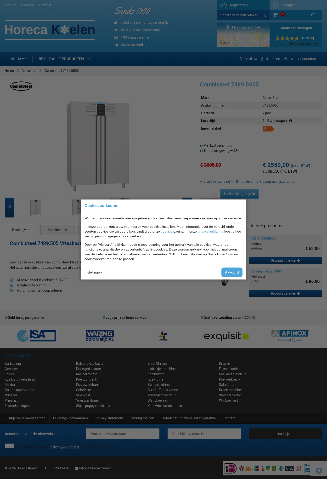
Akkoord (232, 272)
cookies (166, 231)
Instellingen (93, 272)
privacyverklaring (210, 231)
